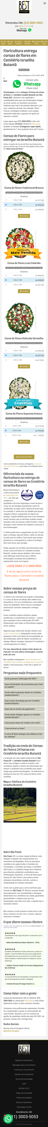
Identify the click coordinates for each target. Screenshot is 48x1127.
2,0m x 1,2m (16, 435)
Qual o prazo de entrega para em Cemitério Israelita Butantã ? (22, 702)
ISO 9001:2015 (24, 1088)
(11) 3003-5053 (33, 22)
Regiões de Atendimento (24, 1060)
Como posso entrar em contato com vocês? (22, 722)
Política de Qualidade (24, 1098)
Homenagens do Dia (24, 1107)
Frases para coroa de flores (24, 1070)
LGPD (24, 1084)
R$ (39, 200)
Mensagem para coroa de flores (24, 1065)
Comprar (25, 216)
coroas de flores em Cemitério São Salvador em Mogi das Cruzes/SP (23, 660)
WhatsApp (28, 1000)
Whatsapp (36, 124)
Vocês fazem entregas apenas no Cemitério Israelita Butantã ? (22, 716)
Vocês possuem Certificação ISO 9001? (21, 678)
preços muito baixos (11, 633)
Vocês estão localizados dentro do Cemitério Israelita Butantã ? (23, 693)
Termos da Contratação (24, 1079)
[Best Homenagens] (24, 9)
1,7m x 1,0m (16, 430)
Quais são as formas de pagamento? (20, 709)
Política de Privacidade (24, 1093)
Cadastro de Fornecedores (24, 1074)
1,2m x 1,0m (17, 205)
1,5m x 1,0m (17, 209)
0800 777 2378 (25, 26)
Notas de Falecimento (24, 1102)
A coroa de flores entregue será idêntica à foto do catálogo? (23, 735)
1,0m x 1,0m (17, 200)
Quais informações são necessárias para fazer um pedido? (24, 685)
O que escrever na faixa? (15, 728)
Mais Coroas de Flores (24, 457)
